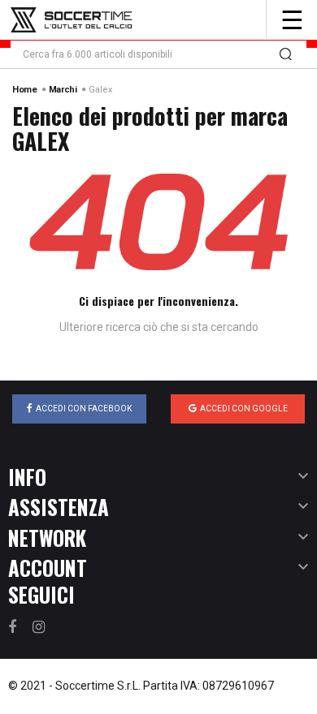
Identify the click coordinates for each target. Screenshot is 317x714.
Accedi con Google (244, 408)
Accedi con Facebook (84, 408)
